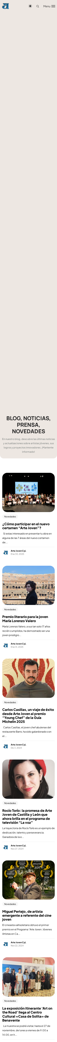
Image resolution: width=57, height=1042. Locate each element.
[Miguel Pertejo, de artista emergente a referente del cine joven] (28, 880)
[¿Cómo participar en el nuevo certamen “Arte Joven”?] (28, 492)
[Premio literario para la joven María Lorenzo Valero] (28, 585)
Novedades (10, 516)
